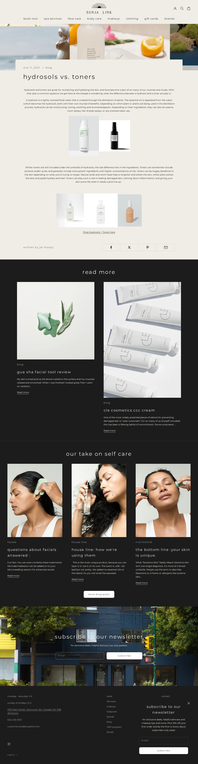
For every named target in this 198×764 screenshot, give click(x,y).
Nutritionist (144, 542)
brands (110, 716)
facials (12, 542)
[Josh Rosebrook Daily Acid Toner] (101, 210)
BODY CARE (94, 18)
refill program (114, 727)
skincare (111, 701)
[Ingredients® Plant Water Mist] (84, 135)
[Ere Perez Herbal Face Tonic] (70, 210)
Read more (23, 392)
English (11, 755)
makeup (111, 706)
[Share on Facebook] (111, 247)
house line (79, 542)
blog (49, 67)
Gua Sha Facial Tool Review (44, 372)
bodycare (112, 711)
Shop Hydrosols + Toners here (99, 232)
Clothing (132, 18)
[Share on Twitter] (129, 247)
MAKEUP (114, 18)
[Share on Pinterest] (148, 247)
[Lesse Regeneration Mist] (130, 210)
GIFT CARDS (151, 18)
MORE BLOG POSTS (99, 594)
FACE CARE (74, 18)
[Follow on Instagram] (9, 744)
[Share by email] (166, 247)
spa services (53, 18)
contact (165, 696)
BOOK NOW (31, 18)
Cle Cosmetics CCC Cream (129, 410)
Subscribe (163, 750)
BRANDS (169, 18)
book (109, 696)
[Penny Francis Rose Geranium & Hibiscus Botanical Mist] (114, 135)
